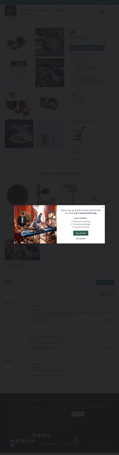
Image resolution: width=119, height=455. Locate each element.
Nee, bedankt (80, 239)
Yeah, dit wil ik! (81, 233)
